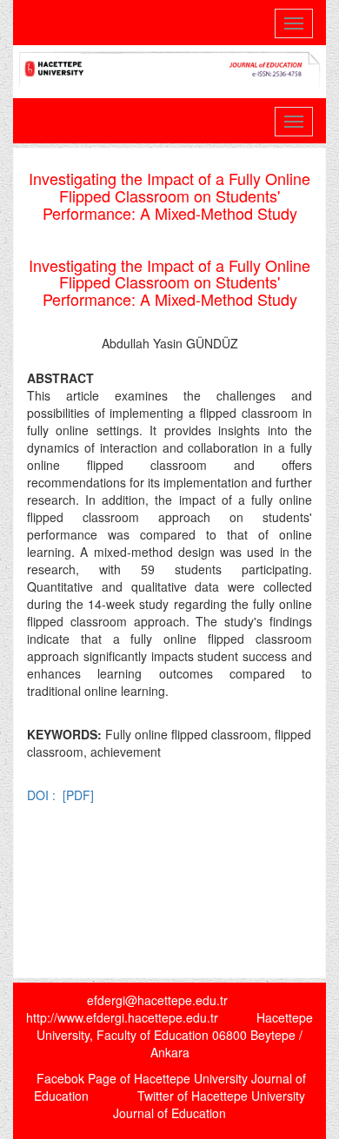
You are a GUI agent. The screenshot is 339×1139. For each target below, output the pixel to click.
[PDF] (78, 795)
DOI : (43, 795)
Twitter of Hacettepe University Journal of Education (209, 1104)
